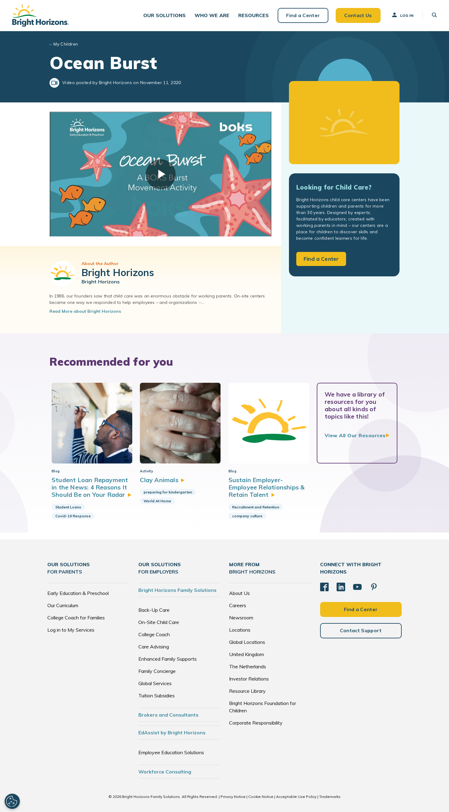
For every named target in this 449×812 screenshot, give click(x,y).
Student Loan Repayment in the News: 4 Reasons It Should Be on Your (90, 487)
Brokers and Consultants (168, 715)
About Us (239, 593)
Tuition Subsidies (156, 695)
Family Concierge (157, 671)
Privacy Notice (233, 796)
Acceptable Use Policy (296, 796)
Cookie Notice (260, 796)
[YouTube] (357, 587)
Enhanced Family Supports (167, 659)
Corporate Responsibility (256, 723)
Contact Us (358, 15)
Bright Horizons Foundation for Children (262, 707)
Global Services (155, 683)
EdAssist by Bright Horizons (172, 732)
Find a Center (303, 15)
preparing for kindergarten (168, 492)
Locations (239, 630)
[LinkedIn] (341, 587)
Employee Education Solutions (171, 752)
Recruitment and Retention (255, 507)
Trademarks (330, 796)
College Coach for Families (76, 618)
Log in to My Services (70, 630)
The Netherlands (247, 666)
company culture (247, 516)
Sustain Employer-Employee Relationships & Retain (266, 487)
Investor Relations (249, 679)
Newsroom (241, 618)
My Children (65, 44)
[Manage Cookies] (12, 801)
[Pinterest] (374, 587)
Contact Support (361, 630)
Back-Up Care (154, 610)
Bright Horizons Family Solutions (177, 590)
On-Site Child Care (158, 622)
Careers (237, 605)
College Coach (154, 634)
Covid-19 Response (73, 516)
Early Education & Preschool (78, 593)
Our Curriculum (62, 605)
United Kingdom (246, 654)
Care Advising (153, 647)
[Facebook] (324, 587)
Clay (159, 480)
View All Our (355, 435)
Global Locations (247, 642)
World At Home (157, 501)
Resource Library (247, 691)
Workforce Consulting (164, 772)
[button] (164, 15)
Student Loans (68, 507)
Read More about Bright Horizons (85, 311)
